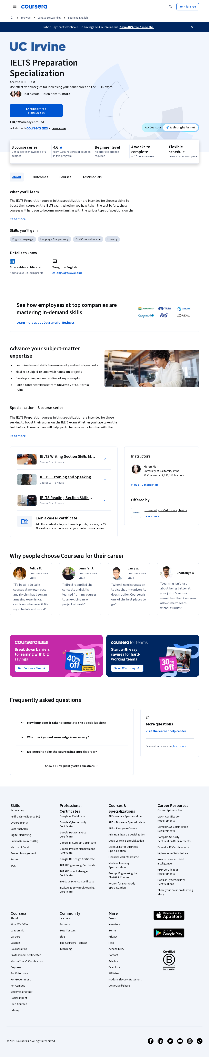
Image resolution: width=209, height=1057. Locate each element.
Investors (114, 924)
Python (15, 860)
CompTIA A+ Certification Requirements (173, 829)
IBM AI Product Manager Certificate (74, 873)
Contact (113, 955)
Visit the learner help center (166, 731)
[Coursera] (34, 6)
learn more (180, 746)
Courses (65, 177)
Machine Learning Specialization (119, 865)
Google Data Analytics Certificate (73, 835)
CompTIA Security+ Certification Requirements (174, 839)
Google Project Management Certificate (77, 851)
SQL (13, 866)
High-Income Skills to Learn (174, 853)
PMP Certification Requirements (168, 872)
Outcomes (40, 177)
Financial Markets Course (124, 857)
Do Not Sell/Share (119, 986)
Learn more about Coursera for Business (45, 322)
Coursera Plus (19, 949)
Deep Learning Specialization (126, 841)
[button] (64, 94)
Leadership (17, 931)
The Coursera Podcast (73, 943)
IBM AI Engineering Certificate (78, 865)
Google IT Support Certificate (78, 843)
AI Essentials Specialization (125, 816)
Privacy (113, 937)
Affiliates (114, 973)
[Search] (171, 7)
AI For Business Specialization (127, 822)
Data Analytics (19, 829)
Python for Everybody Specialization (122, 886)
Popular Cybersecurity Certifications (171, 882)
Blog (62, 937)
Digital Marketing (21, 835)
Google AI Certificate (72, 816)
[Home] (12, 17)
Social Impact (19, 998)
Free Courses (19, 1004)
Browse (26, 18)
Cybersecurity (19, 823)
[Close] (192, 27)
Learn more (59, 128)
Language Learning (49, 18)
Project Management (23, 853)
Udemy (15, 1010)
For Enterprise (19, 973)
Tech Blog (66, 949)
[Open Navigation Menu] (15, 7)
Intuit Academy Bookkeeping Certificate (77, 890)
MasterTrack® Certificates (27, 961)
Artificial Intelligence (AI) (25, 817)
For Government (21, 980)
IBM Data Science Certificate (77, 882)
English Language (22, 239)
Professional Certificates (26, 955)
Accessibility (116, 949)
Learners (65, 918)
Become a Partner (21, 992)
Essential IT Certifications (173, 847)
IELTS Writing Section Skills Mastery (71, 456)
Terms (113, 931)
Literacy (112, 239)
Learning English (78, 18)
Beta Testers (68, 931)
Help (111, 943)
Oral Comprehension (88, 239)
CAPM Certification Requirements (169, 819)
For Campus (18, 986)
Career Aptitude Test (170, 811)
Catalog (15, 943)
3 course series (25, 147)
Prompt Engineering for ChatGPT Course (123, 875)
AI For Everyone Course (123, 828)
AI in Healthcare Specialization (127, 835)
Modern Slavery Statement (125, 980)
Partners (65, 924)
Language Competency (54, 239)
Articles (113, 961)
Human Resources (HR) (24, 841)
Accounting (17, 811)
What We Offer (19, 924)
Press (112, 918)
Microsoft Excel (20, 847)
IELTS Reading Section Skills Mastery (72, 498)
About (16, 177)
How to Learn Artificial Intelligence (171, 862)
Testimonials (91, 177)
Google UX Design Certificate (77, 859)
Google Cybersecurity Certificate (73, 824)
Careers (15, 937)
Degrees (16, 967)
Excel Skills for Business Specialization (123, 849)
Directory (114, 967)
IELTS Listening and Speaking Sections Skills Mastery (86, 477)
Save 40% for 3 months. (137, 27)
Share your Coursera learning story (175, 892)
